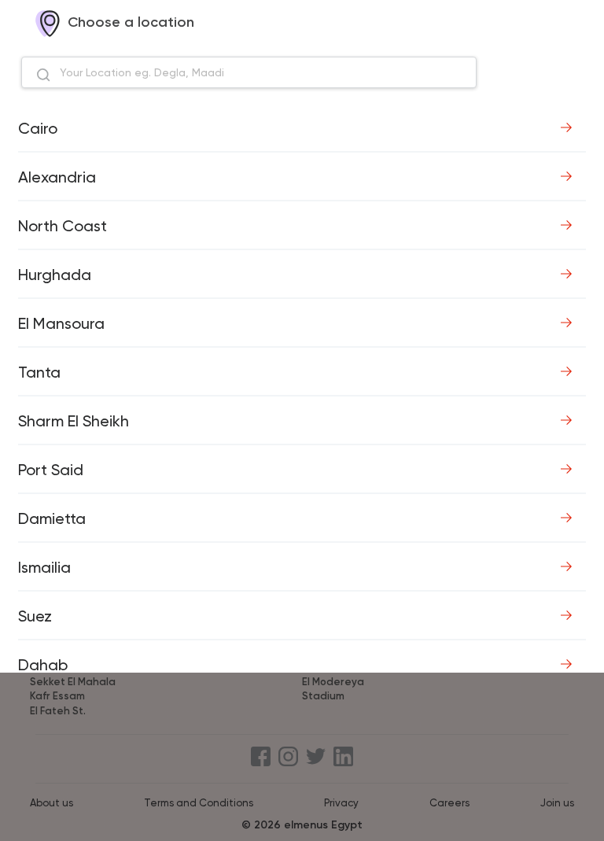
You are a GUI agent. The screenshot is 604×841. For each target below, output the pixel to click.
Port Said (50, 469)
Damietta (52, 518)
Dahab (43, 664)
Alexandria (57, 177)
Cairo (37, 128)
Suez (35, 616)
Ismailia (44, 567)
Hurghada (54, 274)
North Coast (62, 225)
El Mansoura (61, 323)
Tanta (39, 372)
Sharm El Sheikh (73, 420)
